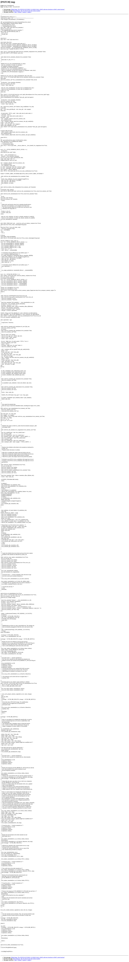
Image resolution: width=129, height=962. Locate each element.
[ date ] (15, 12)
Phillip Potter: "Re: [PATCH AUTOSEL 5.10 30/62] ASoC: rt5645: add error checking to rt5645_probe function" (38, 9)
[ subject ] (24, 12)
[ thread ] (20, 12)
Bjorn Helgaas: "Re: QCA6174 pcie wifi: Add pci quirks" (26, 10)
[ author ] (29, 12)
